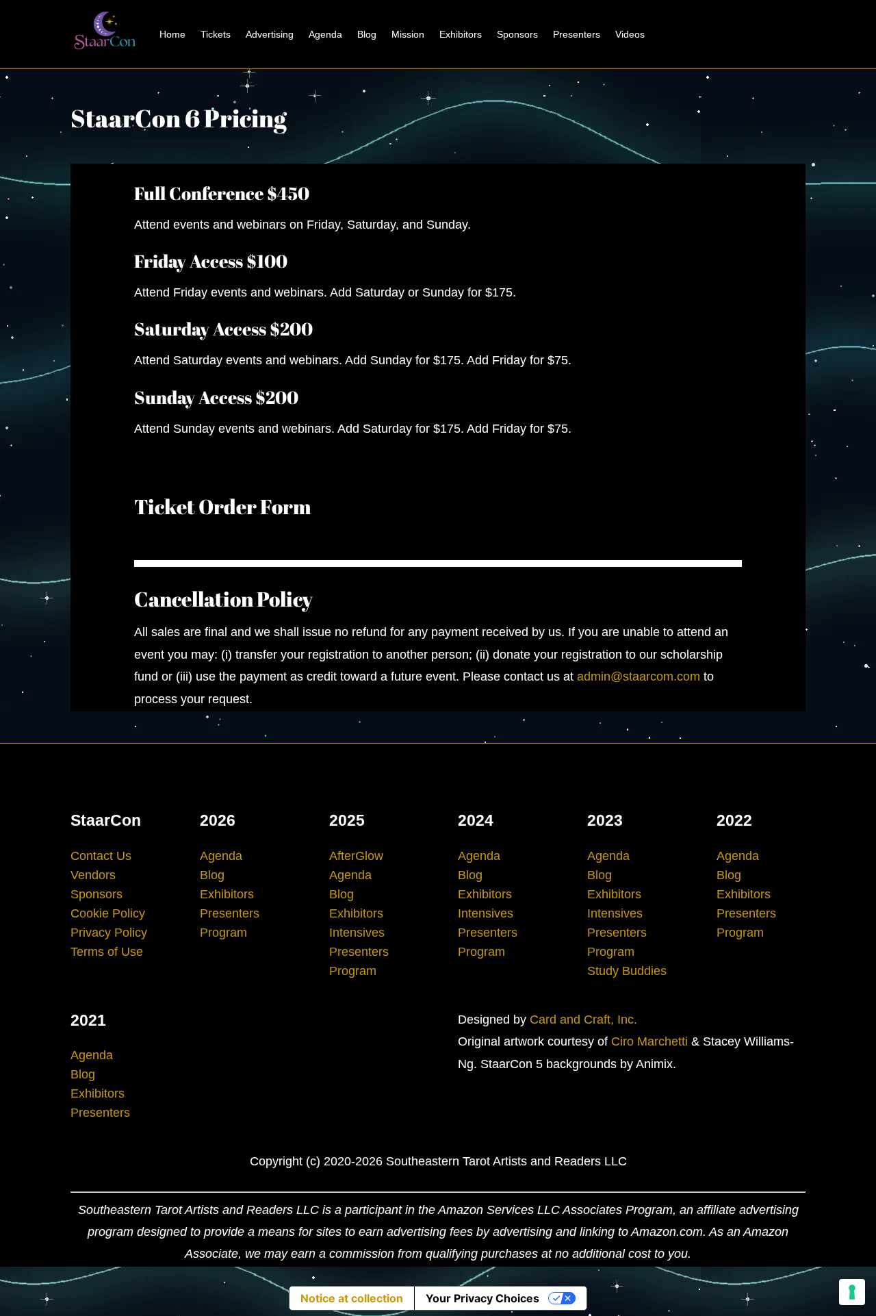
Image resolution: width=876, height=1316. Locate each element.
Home (172, 34)
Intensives (357, 932)
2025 (347, 820)
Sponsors (517, 34)
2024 (475, 820)
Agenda (325, 34)
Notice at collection (351, 1298)
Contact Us (100, 856)
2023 (605, 820)
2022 (734, 820)
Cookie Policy (107, 913)
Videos (630, 34)
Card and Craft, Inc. (583, 1019)
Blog (366, 34)
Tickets (216, 34)
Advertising (270, 34)
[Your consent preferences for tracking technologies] (852, 1292)
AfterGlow (356, 856)
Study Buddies (627, 971)
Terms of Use (106, 952)
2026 (217, 820)
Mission (407, 34)
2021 (88, 1020)
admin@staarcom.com (638, 676)
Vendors (93, 875)
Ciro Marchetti (649, 1041)
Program (223, 932)
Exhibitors (460, 34)
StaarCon (105, 820)
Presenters (576, 34)
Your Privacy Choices (482, 1298)
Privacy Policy (108, 932)
